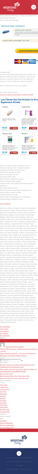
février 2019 (3, 405)
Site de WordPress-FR (6, 427)
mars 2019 (3, 403)
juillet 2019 (3, 394)
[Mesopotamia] (11, 7)
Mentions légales (12, 469)
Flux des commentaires (7, 425)
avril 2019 (3, 401)
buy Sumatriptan (5, 327)
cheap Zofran (4, 329)
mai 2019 (3, 398)
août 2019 (3, 392)
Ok (19, 453)
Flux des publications (6, 423)
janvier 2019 (4, 407)
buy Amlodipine (5, 336)
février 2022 (3, 385)
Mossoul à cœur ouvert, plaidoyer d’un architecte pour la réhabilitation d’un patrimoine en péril (17, 366)
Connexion (3, 421)
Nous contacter (26, 469)
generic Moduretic (5, 204)
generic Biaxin (4, 331)
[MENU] (33, 7)
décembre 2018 (4, 409)
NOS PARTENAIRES (24, 458)
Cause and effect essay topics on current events (14, 378)
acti (6, 347)
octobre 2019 (4, 387)
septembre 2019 (5, 389)
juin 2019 (3, 396)
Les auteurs (19, 465)
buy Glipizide (4, 333)
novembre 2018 (4, 412)
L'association (10, 458)
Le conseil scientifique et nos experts (19, 462)
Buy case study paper (6, 374)
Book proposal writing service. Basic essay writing (15, 376)
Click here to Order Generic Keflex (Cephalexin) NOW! (16, 95)
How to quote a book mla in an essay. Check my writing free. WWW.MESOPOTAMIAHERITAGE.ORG (18, 370)
